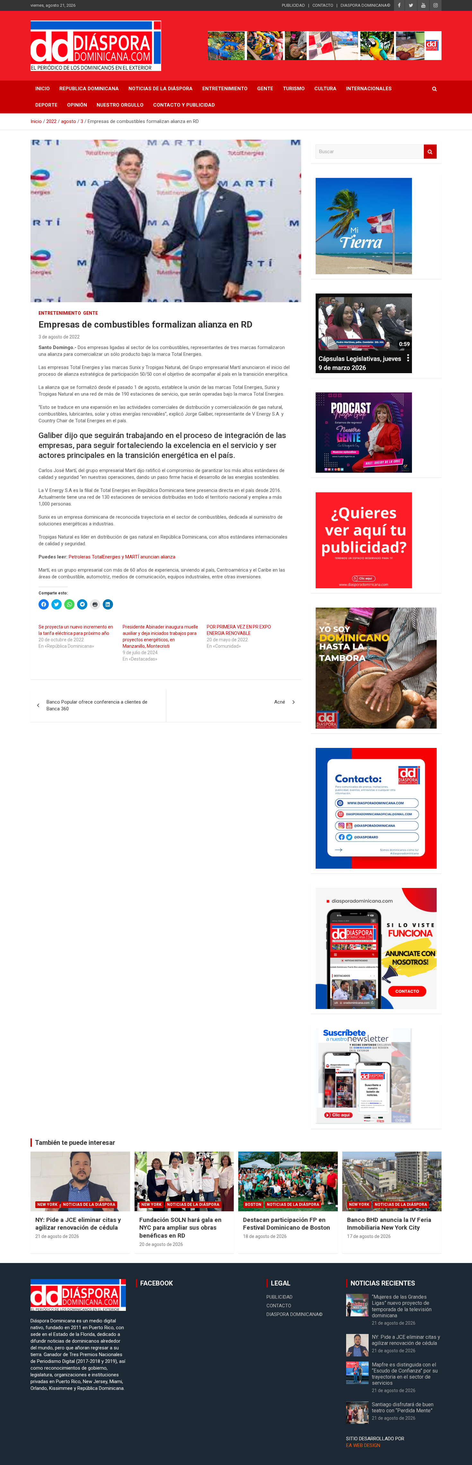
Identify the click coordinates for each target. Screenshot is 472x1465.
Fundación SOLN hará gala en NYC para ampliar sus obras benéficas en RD (180, 1227)
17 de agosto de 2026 (369, 1236)
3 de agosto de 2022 (59, 336)
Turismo (294, 89)
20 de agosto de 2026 (161, 1244)
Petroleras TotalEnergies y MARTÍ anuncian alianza (122, 557)
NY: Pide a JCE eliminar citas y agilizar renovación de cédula (78, 1224)
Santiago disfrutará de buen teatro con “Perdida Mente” (402, 1407)
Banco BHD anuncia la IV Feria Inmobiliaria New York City (389, 1224)
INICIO (42, 89)
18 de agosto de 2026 (265, 1236)
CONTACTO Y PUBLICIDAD (184, 105)
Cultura (325, 89)
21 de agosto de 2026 (57, 1236)
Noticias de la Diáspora (89, 1204)
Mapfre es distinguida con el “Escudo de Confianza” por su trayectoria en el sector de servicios (405, 1374)
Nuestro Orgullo (120, 105)
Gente (265, 89)
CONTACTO (322, 5)
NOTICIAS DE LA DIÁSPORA (160, 89)
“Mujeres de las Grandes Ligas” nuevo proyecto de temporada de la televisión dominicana (402, 1306)
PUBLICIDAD (293, 5)
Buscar (430, 152)
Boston (253, 1204)
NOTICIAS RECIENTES (383, 1283)
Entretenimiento (225, 89)
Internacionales (369, 89)
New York (47, 1204)
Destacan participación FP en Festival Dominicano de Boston (286, 1224)
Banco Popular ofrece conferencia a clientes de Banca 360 (97, 705)
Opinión (77, 105)
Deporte (46, 105)
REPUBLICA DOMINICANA (89, 89)
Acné (279, 702)
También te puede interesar (75, 1142)
